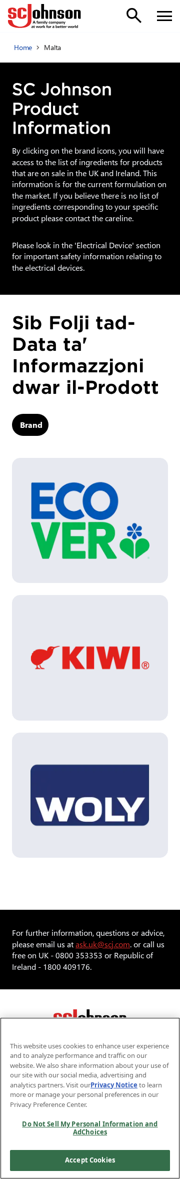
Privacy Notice (114, 1084)
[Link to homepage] (44, 16)
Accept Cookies (90, 1159)
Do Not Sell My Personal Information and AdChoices (90, 1127)
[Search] (134, 16)
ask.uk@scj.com (103, 944)
